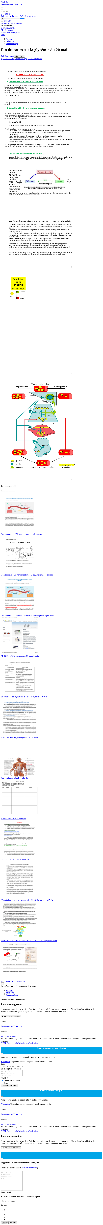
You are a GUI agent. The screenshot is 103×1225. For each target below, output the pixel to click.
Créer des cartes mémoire (30, 16)
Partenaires (11, 1036)
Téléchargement (7, 56)
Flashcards (17, 4)
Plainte (3, 1036)
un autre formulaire (29, 1168)
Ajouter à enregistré (34, 59)
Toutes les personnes (12, 1080)
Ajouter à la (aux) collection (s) (13, 59)
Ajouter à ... (19, 56)
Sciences (9, 39)
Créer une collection (9, 1086)
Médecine (10, 41)
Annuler (5, 1223)
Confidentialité (13, 1043)
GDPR (4, 1043)
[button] (6, 486)
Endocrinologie (12, 44)
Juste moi (8, 1083)
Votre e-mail (6, 1192)
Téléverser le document (10, 16)
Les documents (7, 4)
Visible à (4, 1078)
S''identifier (5, 14)
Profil (3, 35)
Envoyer (13, 1223)
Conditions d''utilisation (28, 1043)
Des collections (16, 23)
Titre (3, 1064)
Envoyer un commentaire (11, 1016)
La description (11, 1069)
